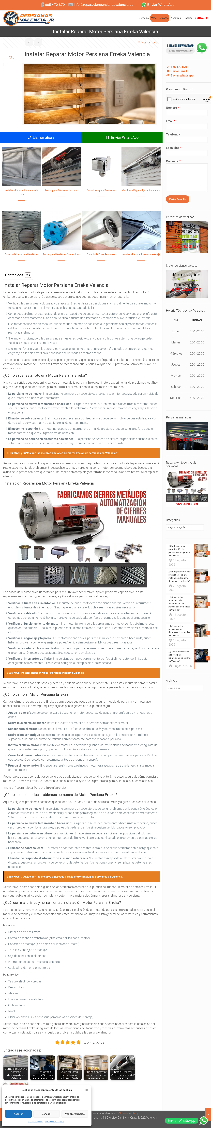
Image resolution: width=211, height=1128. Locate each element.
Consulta (173, 161)
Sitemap (124, 1113)
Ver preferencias (75, 1113)
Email (170, 121)
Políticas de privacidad (54, 1122)
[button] (86, 1090)
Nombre (172, 107)
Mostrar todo (149, 42)
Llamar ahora (43, 137)
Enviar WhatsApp (124, 137)
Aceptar (18, 1113)
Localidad (173, 148)
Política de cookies (35, 1122)
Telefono (173, 134)
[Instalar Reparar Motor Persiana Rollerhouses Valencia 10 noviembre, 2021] (208, 1114)
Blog (135, 1113)
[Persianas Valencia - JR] (29, 18)
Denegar (46, 1113)
